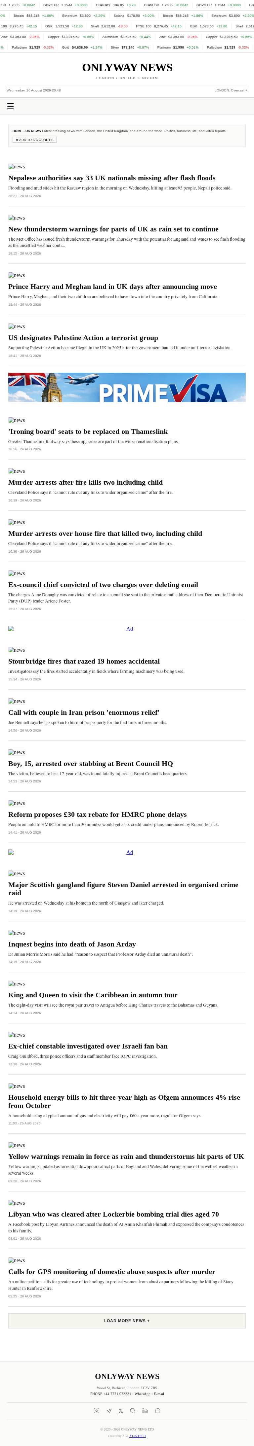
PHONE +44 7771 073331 (110, 1394)
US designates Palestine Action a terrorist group (83, 338)
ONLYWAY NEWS (127, 67)
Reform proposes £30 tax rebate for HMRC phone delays (97, 814)
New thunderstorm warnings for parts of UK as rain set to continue (113, 229)
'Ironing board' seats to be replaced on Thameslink (88, 431)
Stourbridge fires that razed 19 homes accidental (84, 661)
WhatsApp (142, 1394)
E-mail (159, 1394)
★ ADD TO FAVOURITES (35, 140)
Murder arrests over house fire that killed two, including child (105, 533)
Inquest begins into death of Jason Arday (72, 944)
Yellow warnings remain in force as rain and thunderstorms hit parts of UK (126, 1156)
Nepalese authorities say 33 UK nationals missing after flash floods (112, 178)
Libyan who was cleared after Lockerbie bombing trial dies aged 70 (113, 1214)
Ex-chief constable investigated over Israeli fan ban (88, 1046)
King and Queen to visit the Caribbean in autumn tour (93, 995)
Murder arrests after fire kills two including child (85, 482)
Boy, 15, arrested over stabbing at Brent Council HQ (90, 764)
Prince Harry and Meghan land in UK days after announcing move (112, 287)
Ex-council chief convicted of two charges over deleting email (103, 585)
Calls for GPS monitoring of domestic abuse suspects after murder (111, 1272)
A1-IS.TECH (137, 1436)
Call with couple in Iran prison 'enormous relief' (83, 712)
